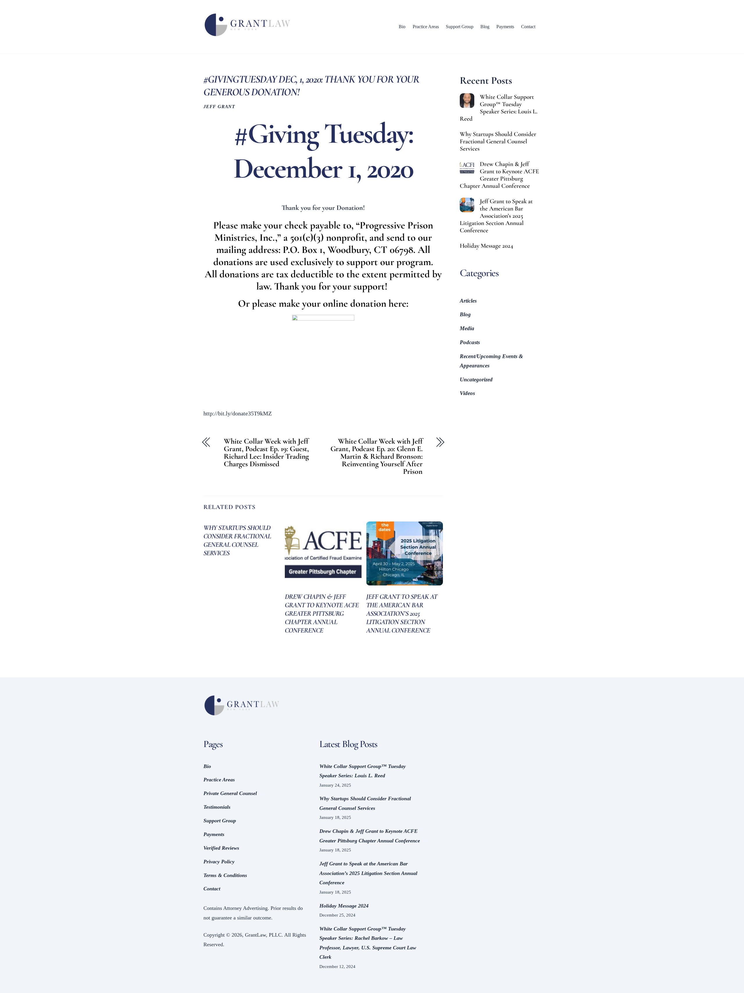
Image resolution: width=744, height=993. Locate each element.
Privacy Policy (219, 862)
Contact (528, 26)
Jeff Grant (219, 106)
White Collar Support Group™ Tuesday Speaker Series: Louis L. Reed (498, 107)
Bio (402, 26)
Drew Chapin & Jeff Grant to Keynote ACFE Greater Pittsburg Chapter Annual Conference (322, 613)
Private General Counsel (230, 793)
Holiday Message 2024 (486, 245)
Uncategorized (476, 379)
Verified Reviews (221, 848)
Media (467, 328)
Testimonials (216, 807)
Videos (467, 393)
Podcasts (470, 342)
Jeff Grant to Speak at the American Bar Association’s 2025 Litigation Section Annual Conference (401, 613)
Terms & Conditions (225, 875)
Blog (484, 26)
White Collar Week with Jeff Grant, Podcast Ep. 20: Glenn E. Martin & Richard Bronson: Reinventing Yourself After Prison (376, 456)
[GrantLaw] (247, 36)
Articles (468, 301)
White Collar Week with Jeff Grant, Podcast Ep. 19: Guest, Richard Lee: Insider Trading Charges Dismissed (266, 452)
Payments (505, 26)
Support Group (459, 26)
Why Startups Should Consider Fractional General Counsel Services (237, 540)
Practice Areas (426, 26)
